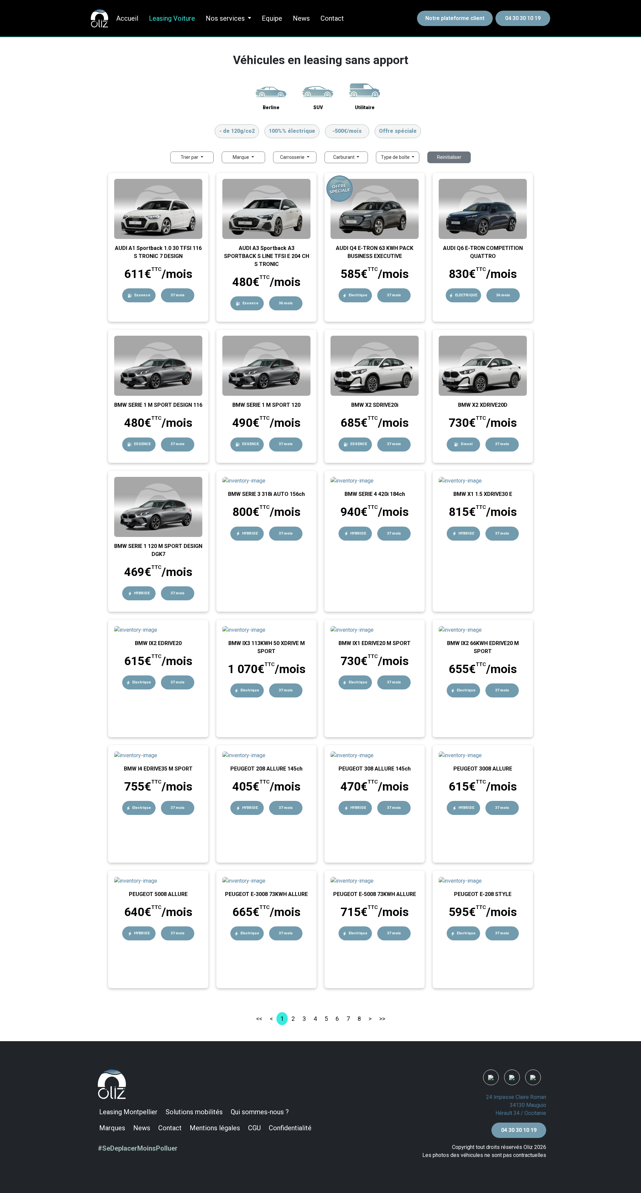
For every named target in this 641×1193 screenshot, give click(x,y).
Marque (241, 157)
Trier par (190, 157)
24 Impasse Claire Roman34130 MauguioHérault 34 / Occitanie (516, 1105)
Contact (332, 18)
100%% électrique (292, 131)
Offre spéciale (398, 131)
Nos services (225, 18)
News (301, 18)
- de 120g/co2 (237, 131)
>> (382, 1018)
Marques (112, 1128)
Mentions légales (215, 1128)
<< (259, 1018)
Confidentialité (290, 1128)
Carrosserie (292, 157)
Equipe (272, 18)
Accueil (127, 18)
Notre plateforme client (454, 18)
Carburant (344, 157)
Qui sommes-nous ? (260, 1112)
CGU (254, 1128)
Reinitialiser (449, 157)
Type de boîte (396, 157)
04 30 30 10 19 (523, 18)
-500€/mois (347, 131)
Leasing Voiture (172, 18)
